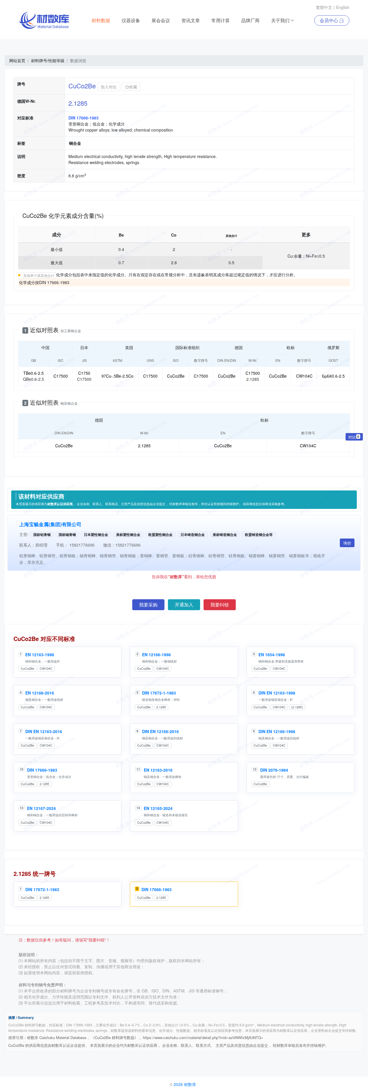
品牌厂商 (250, 20)
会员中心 (329, 20)
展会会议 (161, 20)
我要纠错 (219, 604)
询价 (347, 543)
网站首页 (17, 60)
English (342, 7)
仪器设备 (131, 20)
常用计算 (220, 20)
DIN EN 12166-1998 (276, 731)
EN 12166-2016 (39, 693)
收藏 (133, 87)
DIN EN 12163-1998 (276, 693)
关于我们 (280, 20)
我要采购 (148, 604)
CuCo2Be (27, 668)
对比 (353, 437)
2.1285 (161, 707)
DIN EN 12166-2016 (160, 731)
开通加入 (184, 604)
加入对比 (109, 87)
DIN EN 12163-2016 (43, 731)
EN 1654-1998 (271, 654)
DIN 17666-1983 (42, 770)
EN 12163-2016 (158, 770)
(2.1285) (297, 707)
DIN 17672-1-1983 (159, 693)
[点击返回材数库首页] (44, 20)
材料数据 (101, 20)
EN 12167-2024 (41, 808)
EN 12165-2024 (158, 808)
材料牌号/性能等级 (47, 60)
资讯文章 (190, 20)
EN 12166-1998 (156, 654)
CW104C (46, 668)
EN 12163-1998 (39, 654)
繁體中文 (324, 7)
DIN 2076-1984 (274, 770)
